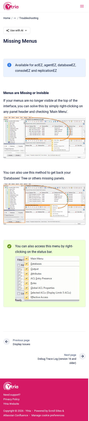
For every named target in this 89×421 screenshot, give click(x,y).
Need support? (11, 394)
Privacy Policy (11, 399)
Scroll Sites (55, 410)
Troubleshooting (28, 18)
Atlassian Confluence (15, 415)
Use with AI (16, 30)
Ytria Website (11, 403)
